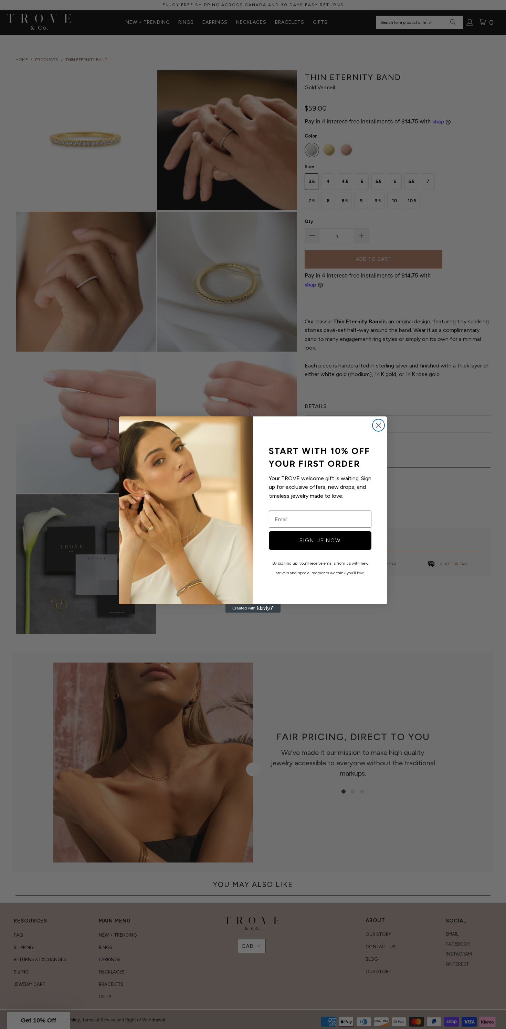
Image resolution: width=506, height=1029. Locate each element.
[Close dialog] (378, 425)
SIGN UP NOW (320, 540)
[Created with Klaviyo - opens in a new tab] (253, 608)
